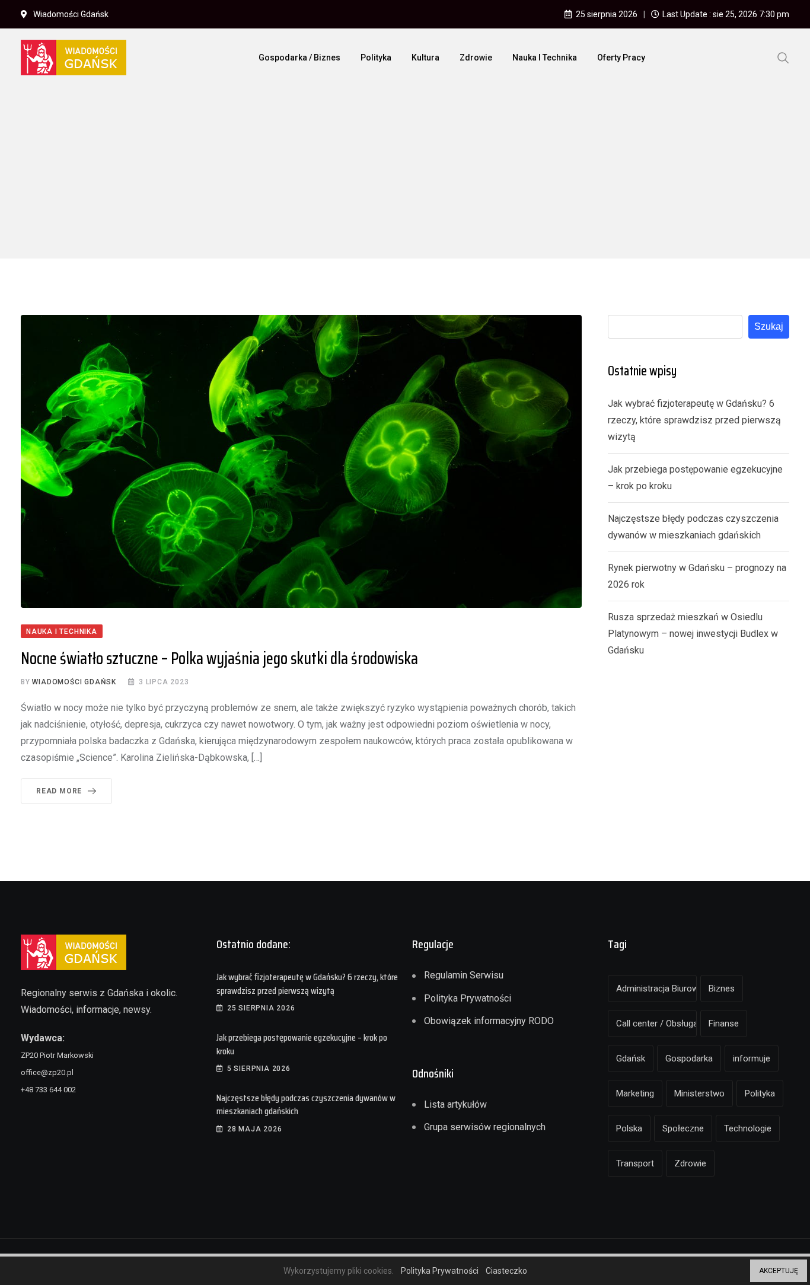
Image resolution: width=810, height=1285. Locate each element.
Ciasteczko (506, 1271)
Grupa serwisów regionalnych (485, 1127)
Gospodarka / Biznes (299, 57)
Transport (635, 1163)
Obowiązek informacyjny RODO (489, 1020)
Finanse (724, 1023)
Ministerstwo (699, 1093)
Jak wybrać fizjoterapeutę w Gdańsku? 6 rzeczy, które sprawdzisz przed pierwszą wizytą (694, 420)
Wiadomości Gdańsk (74, 682)
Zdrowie (476, 57)
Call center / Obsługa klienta (656, 1023)
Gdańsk (630, 1058)
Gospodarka (689, 1058)
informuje (751, 1058)
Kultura (425, 57)
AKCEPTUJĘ (778, 1271)
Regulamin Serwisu (463, 975)
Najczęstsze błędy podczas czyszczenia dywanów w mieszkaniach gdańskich (306, 1104)
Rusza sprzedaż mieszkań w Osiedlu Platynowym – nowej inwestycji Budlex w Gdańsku (693, 633)
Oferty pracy (621, 57)
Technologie (747, 1128)
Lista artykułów (455, 1104)
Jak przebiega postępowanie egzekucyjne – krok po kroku (301, 1044)
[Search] (783, 57)
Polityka (376, 57)
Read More (59, 791)
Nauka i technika (544, 57)
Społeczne (683, 1128)
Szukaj (768, 326)
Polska (629, 1128)
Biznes (722, 988)
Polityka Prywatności (467, 998)
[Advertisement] (405, 176)
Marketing (635, 1093)
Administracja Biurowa (656, 988)
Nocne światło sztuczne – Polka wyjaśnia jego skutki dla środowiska (219, 658)
